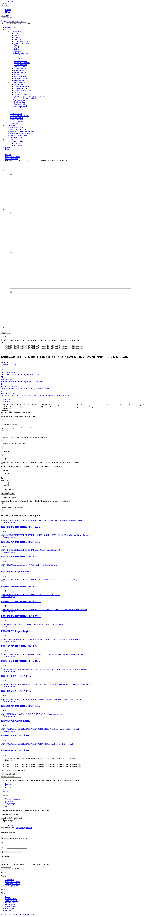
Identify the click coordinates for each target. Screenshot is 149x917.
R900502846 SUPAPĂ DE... (16, 735)
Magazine (8, 910)
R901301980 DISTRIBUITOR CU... (21, 541)
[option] (76, 192)
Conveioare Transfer (21, 106)
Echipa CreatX (15, 124)
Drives (16, 35)
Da (2, 420)
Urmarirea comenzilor (12, 799)
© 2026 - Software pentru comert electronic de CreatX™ (20, 914)
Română (8, 10)
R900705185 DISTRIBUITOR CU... (21, 601)
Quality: (8, 474)
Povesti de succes (16, 145)
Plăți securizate (10, 905)
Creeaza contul (10, 803)
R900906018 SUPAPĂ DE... (16, 750)
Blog (7, 149)
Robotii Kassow (19, 110)
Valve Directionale (20, 61)
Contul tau (4, 791)
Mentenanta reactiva (16, 120)
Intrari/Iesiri (18, 39)
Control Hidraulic (20, 69)
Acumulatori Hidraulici (22, 63)
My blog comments (12, 807)
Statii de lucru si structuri (18, 135)
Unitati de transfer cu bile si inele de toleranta (29, 96)
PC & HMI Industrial (21, 41)
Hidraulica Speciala (20, 78)
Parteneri (10, 139)
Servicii (9, 112)
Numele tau (5, 481)
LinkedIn (8, 788)
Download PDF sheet (8, 364)
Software (17, 37)
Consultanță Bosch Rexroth (19, 116)
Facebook (8, 784)
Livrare (7, 897)
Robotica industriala (16, 137)
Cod (2, 409)
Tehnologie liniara (18, 82)
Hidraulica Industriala (19, 53)
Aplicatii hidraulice (16, 127)
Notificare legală (11, 899)
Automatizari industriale (18, 129)
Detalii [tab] (7, 401)
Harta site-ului (10, 908)
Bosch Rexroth (19, 143)
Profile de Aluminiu (16, 122)
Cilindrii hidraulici (20, 55)
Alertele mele (9, 805)
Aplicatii (10, 125)
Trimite (12, 493)
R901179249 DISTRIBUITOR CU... (20, 646)
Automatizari (16, 31)
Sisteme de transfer (20, 108)
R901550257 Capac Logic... (16, 571)
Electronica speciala (21, 76)
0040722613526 (13, 2)
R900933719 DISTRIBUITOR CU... (21, 586)
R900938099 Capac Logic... (16, 720)
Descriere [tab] (8, 399)
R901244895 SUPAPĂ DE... (16, 676)
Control (16, 33)
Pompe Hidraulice (20, 59)
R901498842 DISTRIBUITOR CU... (21, 526)
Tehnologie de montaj (19, 100)
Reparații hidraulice (16, 118)
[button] (2, 331)
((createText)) (17, 852)
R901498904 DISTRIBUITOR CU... (21, 616)
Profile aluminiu (19, 102)
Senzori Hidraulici (20, 72)
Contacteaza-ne (10, 907)
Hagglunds (17, 74)
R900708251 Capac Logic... (16, 631)
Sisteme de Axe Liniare (22, 86)
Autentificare (9, 801)
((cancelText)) (6, 852)
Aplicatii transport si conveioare (20, 133)
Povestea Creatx (10, 27)
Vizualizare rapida (8, 522)
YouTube (8, 786)
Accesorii (17, 51)
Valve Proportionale (21, 57)
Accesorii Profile (20, 104)
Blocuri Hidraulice (20, 65)
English (7, 12)
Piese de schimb (19, 80)
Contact (8, 147)
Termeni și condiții (11, 901)
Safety (16, 45)
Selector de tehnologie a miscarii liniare (27, 98)
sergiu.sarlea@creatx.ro (24, 828)
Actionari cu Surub (20, 94)
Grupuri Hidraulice (20, 67)
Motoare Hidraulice (20, 71)
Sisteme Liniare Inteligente (23, 90)
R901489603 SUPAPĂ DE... (16, 690)
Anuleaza (5, 493)
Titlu (3, 478)
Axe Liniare (18, 92)
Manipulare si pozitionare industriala (22, 131)
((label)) (3, 849)
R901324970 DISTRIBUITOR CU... (21, 556)
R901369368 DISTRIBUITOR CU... (21, 705)
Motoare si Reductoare (22, 43)
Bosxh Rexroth (17, 141)
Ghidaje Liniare (19, 84)
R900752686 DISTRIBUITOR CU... (21, 661)
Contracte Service (16, 114)
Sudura (16, 49)
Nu (2, 430)
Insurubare (17, 47)
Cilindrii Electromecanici (22, 88)
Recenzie (4, 485)
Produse (9, 29)
